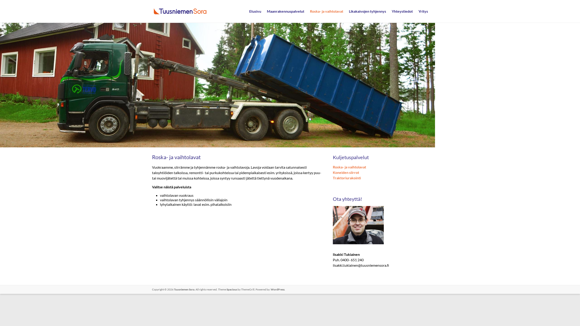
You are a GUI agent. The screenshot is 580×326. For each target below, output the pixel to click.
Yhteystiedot (402, 11)
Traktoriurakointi (347, 178)
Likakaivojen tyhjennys (367, 11)
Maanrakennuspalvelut (285, 11)
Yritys (423, 11)
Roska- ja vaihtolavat (326, 11)
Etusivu (255, 11)
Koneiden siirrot (346, 172)
